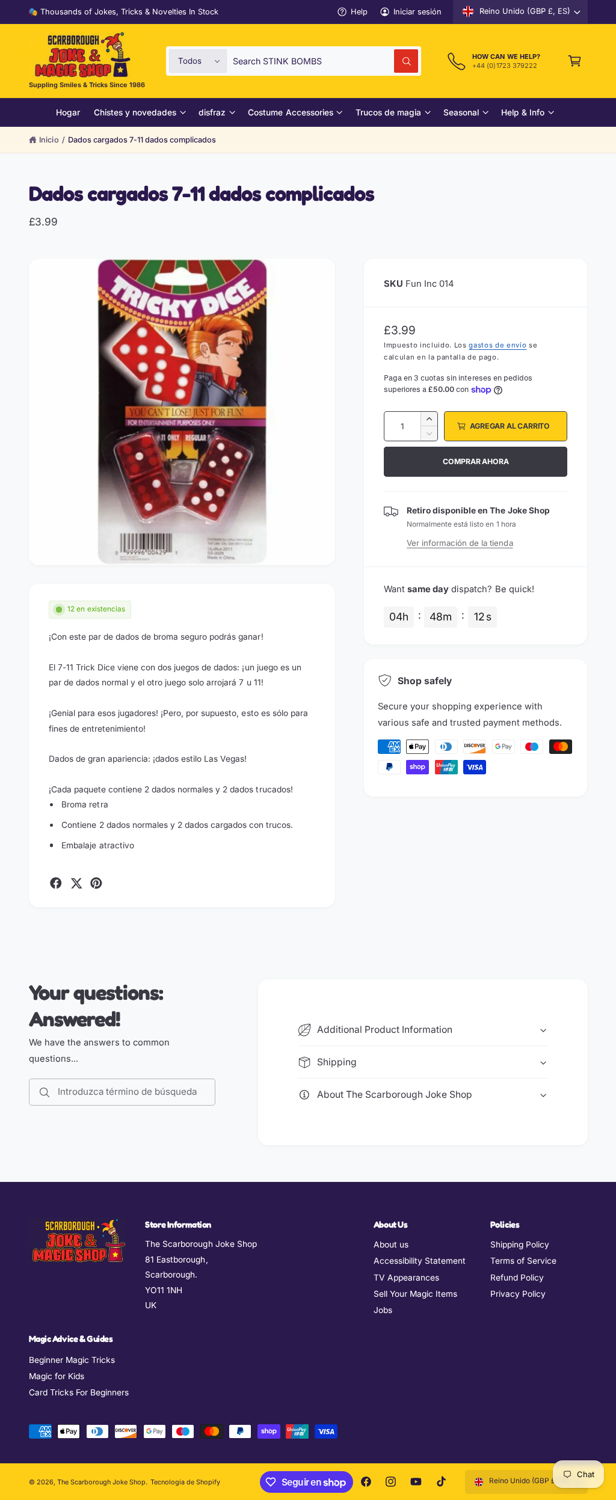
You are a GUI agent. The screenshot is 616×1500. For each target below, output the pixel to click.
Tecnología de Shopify (185, 1482)
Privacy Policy (518, 1294)
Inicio (48, 139)
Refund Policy (517, 1277)
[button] (575, 61)
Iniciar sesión (417, 11)
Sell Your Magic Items (415, 1294)
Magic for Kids (56, 1376)
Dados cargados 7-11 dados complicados (142, 139)
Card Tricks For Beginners (79, 1392)
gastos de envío (497, 345)
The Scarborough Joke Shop (101, 1482)
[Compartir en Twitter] (76, 883)
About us (391, 1244)
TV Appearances (406, 1277)
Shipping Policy (519, 1244)
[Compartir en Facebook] (56, 883)
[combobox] (325, 61)
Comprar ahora (476, 461)
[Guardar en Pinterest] (96, 883)
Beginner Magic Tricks (72, 1360)
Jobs (383, 1310)
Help (359, 11)
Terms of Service (523, 1261)
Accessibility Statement (420, 1261)
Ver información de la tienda (460, 543)
